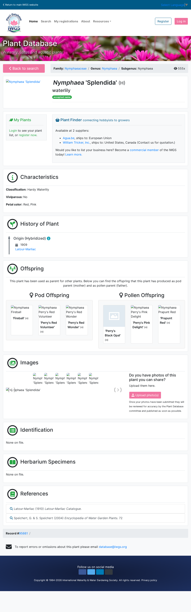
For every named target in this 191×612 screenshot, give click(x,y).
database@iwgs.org (113, 547)
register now (27, 135)
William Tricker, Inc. (76, 142)
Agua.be (68, 138)
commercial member (144, 150)
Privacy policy (149, 580)
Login (13, 130)
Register (163, 21)
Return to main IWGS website (21, 4)
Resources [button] (101, 21)
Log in (181, 21)
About (85, 21)
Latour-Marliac (25, 249)
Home (33, 21)
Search (46, 21)
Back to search (25, 68)
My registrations (66, 21)
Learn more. (73, 154)
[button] (82, 572)
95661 (23, 533)
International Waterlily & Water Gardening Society (90, 580)
